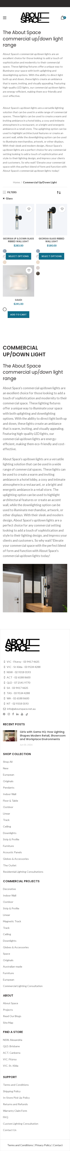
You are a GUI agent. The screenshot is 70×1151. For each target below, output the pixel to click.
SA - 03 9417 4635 (17, 687)
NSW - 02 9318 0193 (18, 672)
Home (16, 182)
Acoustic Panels (12, 852)
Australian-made (12, 966)
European (8, 774)
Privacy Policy (43, 1145)
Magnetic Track (12, 921)
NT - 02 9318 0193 (17, 703)
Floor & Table (10, 800)
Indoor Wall (9, 794)
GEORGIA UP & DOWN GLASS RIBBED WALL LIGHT (18, 240)
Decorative (9, 888)
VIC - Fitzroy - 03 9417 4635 (22, 661)
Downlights (9, 833)
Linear (6, 813)
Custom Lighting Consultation (20, 1123)
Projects (8, 1009)
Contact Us (9, 1130)
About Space (10, 1003)
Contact (58, 1145)
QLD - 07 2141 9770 (18, 682)
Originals (8, 781)
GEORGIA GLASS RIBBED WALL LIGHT (51, 240)
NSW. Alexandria (12, 1039)
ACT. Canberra (11, 1052)
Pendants (8, 787)
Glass (9, 198)
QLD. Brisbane (11, 1046)
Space (6, 953)
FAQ (5, 1117)
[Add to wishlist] (29, 209)
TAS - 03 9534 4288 (18, 693)
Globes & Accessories (16, 858)
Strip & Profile (11, 839)
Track (6, 819)
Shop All (8, 761)
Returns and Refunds (15, 1104)
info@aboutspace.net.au (21, 708)
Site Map (8, 1022)
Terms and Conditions (16, 1084)
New (5, 768)
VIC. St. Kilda (10, 1065)
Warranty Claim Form (15, 1110)
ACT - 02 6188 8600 (18, 677)
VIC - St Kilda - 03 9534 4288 (23, 666)
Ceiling (7, 826)
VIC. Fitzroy (10, 1059)
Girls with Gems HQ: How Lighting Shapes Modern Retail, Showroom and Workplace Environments (43, 735)
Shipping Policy (12, 1091)
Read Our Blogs (12, 1016)
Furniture (8, 845)
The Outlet (9, 865)
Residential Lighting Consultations (23, 871)
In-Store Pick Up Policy (16, 1097)
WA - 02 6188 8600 (17, 698)
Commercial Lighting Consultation (23, 986)
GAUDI (18, 300)
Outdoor (8, 807)
